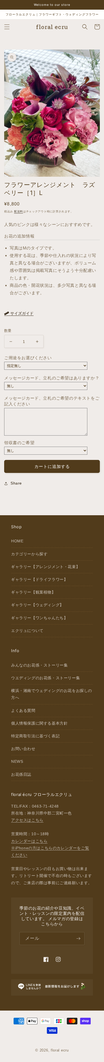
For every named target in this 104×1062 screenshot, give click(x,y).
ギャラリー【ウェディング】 (37, 605)
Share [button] (16, 483)
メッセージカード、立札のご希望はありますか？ (51, 378)
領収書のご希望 (19, 442)
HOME (17, 541)
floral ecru (60, 1050)
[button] (7, 27)
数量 (8, 331)
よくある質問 (23, 710)
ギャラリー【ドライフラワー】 (39, 579)
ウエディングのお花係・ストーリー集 (45, 678)
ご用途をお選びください (28, 357)
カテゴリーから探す (29, 554)
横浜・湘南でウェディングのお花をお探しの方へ (51, 694)
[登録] (78, 938)
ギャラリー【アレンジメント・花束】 (45, 566)
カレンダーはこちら (29, 841)
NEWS (17, 761)
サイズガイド (21, 313)
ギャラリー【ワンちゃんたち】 (39, 618)
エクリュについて (27, 630)
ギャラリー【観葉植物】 (33, 592)
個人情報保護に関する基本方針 (39, 723)
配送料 (18, 211)
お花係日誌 (21, 774)
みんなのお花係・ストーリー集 (39, 665)
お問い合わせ (23, 748)
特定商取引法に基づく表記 (35, 736)
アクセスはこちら (27, 820)
